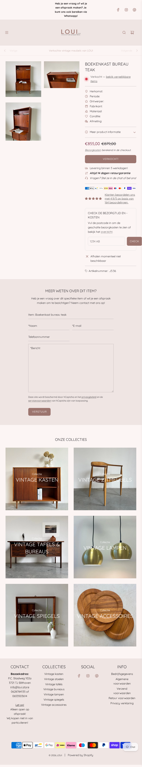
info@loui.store (19, 687)
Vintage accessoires (53, 704)
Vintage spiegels (54, 699)
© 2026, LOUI (55, 755)
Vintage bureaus (53, 689)
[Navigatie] (7, 32)
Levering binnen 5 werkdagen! (109, 168)
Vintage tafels (53, 684)
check (134, 241)
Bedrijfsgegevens (122, 674)
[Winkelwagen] (132, 32)
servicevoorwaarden (39, 400)
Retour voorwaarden (122, 698)
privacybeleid (89, 396)
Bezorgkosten (93, 150)
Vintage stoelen (54, 679)
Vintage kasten (53, 674)
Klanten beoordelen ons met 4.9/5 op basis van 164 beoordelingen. (120, 198)
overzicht (106, 232)
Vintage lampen (54, 694)
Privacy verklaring (122, 703)
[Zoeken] (124, 32)
